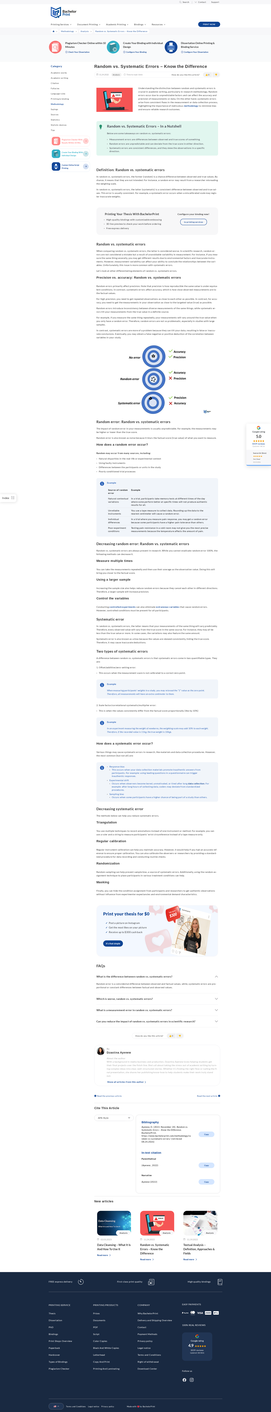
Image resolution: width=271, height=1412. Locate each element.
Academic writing (59, 78)
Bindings (138, 24)
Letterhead (99, 1354)
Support (215, 2)
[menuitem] (55, 1406)
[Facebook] (184, 1379)
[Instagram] (191, 1379)
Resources (157, 24)
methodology (191, 105)
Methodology (57, 104)
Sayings (54, 109)
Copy (206, 1134)
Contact (202, 2)
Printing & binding (60, 99)
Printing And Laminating (106, 1368)
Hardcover (54, 1354)
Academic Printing (116, 24)
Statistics (55, 120)
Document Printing (87, 24)
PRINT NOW (209, 24)
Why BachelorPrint (148, 1313)
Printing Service (59, 1305)
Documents (99, 1320)
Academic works (59, 73)
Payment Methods (147, 1334)
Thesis (52, 1313)
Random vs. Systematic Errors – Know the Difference (154, 1249)
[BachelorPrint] (63, 17)
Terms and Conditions (149, 1354)
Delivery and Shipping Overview (155, 1320)
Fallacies (55, 88)
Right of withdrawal (148, 1361)
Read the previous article (109, 1096)
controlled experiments (122, 606)
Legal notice (144, 1348)
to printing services (193, 222)
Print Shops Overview (60, 1341)
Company (144, 1305)
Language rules (58, 93)
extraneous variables (167, 606)
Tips (53, 130)
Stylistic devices (59, 125)
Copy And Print (101, 1361)
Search (186, 2)
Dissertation (55, 1320)
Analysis (116, 75)
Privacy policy (145, 1341)
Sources (55, 114)
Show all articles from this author (125, 1081)
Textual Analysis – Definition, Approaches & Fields (199, 1249)
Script (96, 1334)
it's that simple (113, 943)
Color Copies (100, 1341)
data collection (196, 783)
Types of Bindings (58, 1361)
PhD (51, 1327)
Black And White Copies (106, 1348)
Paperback (54, 1348)
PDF (95, 1327)
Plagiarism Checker (59, 1368)
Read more (102, 1255)
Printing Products (105, 1305)
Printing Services (60, 24)
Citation (55, 83)
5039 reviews (197, 1350)
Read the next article (207, 1096)
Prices (96, 1313)
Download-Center (147, 1368)
